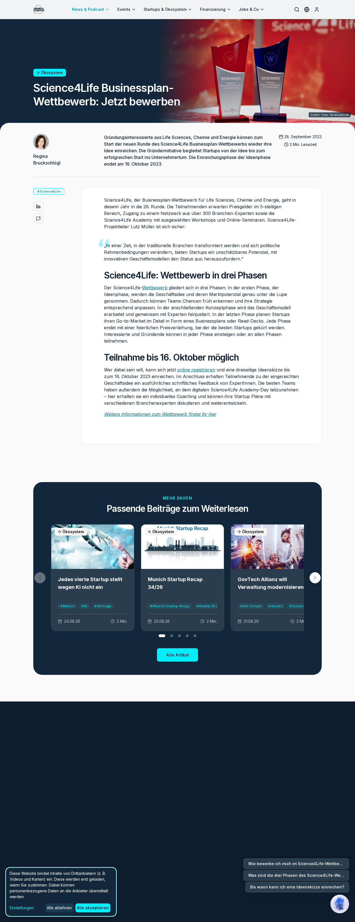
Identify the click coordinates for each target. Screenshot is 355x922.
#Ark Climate (251, 606)
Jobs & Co (249, 9)
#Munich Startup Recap (170, 606)
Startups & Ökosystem (165, 9)
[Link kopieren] (38, 219)
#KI (84, 606)
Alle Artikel (177, 655)
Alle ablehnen (59, 907)
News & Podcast (88, 9)
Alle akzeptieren (93, 907)
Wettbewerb (155, 287)
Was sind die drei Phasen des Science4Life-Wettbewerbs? (298, 875)
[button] (315, 577)
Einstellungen (22, 907)
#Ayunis (275, 606)
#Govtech (297, 606)
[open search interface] (297, 9)
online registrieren (196, 370)
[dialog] (61, 891)
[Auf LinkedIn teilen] (38, 206)
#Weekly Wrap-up (211, 606)
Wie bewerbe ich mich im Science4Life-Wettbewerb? (298, 863)
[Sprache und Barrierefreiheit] (307, 9)
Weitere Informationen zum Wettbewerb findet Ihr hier (160, 414)
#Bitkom (67, 606)
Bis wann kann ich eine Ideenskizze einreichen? (297, 887)
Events (123, 9)
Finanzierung (212, 9)
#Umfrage (102, 606)
